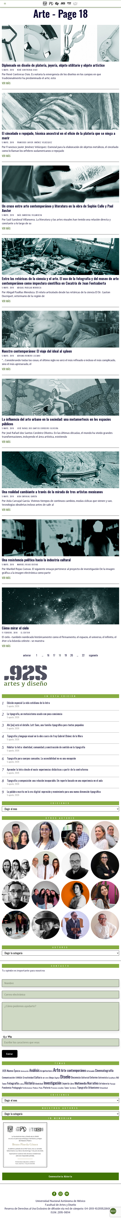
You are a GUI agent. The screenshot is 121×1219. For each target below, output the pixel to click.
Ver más (6, 83)
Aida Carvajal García (27, 496)
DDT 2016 (45, 1077)
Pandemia (6, 1087)
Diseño (65, 1076)
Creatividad (28, 1077)
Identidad (39, 1083)
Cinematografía (104, 1070)
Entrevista (103, 1077)
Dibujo (51, 1077)
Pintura (35, 1087)
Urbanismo (93, 1087)
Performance (27, 1088)
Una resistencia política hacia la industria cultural (36, 560)
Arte (56, 1069)
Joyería (65, 1083)
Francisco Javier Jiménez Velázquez (34, 142)
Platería (46, 1087)
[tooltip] (16, 835)
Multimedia (81, 1083)
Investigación (52, 1083)
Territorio (72, 1088)
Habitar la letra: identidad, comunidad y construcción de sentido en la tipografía (46, 747)
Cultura (38, 1077)
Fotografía (13, 1083)
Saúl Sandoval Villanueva (29, 215)
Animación (25, 1071)
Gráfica (21, 1083)
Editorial (85, 1077)
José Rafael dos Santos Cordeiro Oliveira (37, 428)
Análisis (34, 1070)
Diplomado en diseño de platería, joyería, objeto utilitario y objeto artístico (53, 65)
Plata (41, 1088)
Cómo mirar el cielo (15, 628)
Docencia (76, 1077)
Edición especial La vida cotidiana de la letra (28, 703)
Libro (72, 1083)
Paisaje (112, 1083)
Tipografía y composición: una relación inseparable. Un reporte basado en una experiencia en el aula (55, 780)
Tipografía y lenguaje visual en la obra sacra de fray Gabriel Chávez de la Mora (45, 736)
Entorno (94, 1077)
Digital (57, 1077)
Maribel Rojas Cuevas (27, 564)
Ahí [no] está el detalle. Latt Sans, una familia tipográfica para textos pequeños (45, 725)
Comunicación (8, 1077)
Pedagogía (17, 1087)
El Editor (25, 632)
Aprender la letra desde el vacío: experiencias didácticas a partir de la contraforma (47, 769)
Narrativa (92, 1083)
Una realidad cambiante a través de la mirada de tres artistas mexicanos (52, 491)
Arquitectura (46, 1070)
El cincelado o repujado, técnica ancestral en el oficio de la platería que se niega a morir (58, 135)
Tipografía (82, 1087)
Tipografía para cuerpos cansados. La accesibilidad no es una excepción (41, 758)
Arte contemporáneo (73, 1070)
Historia (29, 1082)
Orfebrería (104, 1083)
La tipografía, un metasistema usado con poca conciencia (34, 714)
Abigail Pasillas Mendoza (29, 287)
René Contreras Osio (27, 70)
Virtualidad (104, 1088)
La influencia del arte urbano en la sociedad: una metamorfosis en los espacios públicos (56, 421)
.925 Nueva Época (11, 1071)
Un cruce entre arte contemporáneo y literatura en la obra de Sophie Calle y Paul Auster (57, 208)
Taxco (66, 1087)
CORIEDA (18, 1077)
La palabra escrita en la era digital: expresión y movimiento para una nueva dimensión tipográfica (54, 792)
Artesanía (90, 1070)
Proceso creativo (57, 1088)
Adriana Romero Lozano (28, 355)
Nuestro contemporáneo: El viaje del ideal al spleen (37, 351)
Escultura (111, 1077)
